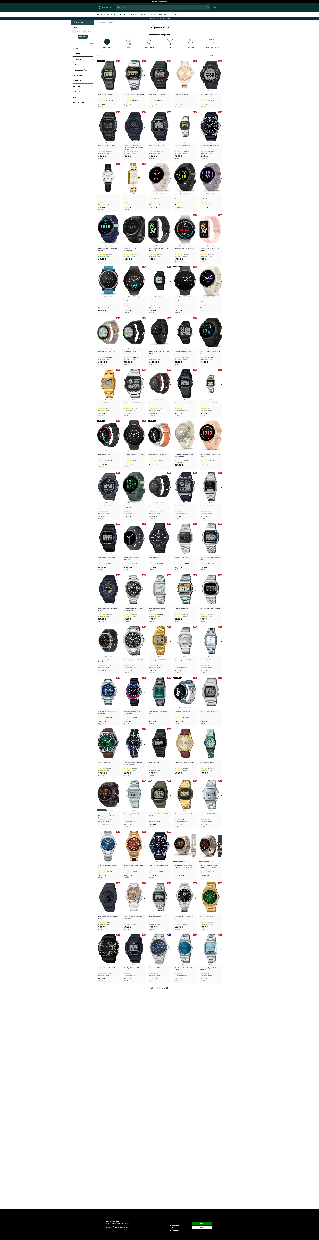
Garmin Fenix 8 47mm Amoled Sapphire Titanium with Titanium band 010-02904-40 (209, 867)
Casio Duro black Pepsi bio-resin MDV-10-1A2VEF (132, 712)
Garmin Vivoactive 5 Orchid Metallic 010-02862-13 (210, 198)
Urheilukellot (111, 14)
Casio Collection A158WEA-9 (182, 608)
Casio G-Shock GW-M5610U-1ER (157, 94)
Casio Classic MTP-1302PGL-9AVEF (184, 762)
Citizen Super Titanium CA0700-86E (133, 660)
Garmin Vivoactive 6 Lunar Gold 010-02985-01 (210, 301)
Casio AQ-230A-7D (205, 660)
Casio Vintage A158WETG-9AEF (157, 660)
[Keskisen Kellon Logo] (105, 7)
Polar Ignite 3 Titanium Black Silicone (134, 454)
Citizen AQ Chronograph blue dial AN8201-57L (107, 712)
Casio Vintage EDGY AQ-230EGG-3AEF (158, 712)
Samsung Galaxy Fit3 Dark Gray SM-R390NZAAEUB (159, 249)
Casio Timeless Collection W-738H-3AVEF (159, 815)
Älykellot (124, 14)
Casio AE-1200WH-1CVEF (181, 506)
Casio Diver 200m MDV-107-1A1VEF (209, 145)
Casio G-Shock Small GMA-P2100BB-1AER (108, 917)
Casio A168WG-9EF (103, 403)
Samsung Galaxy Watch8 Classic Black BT (107, 661)
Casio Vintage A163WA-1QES (182, 145)
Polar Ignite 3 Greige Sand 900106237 (184, 248)
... (162, 988)
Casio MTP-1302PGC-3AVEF (207, 916)
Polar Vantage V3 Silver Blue (182, 711)
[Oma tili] (214, 7)
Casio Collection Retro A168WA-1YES (134, 94)
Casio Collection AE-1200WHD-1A (133, 403)
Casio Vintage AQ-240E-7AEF (183, 660)
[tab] (83, 27)
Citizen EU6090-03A (103, 197)
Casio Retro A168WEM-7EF (207, 814)
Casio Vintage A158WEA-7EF (131, 814)
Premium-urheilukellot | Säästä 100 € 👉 (160, 18)
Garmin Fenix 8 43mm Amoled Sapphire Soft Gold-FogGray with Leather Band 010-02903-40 (184, 867)
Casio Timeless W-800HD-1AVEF (209, 711)
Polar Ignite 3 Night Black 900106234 (133, 300)
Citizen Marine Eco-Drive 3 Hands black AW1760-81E (133, 609)
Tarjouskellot (110, 22)
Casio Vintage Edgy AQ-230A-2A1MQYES (208, 969)
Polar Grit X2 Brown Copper (157, 403)
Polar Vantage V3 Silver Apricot (157, 454)
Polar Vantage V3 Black (104, 454)
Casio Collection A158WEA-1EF (208, 403)
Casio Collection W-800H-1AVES (158, 300)
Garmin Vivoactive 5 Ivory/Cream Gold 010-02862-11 (158, 198)
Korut (133, 14)
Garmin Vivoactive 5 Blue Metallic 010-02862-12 (107, 249)
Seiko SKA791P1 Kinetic (104, 762)
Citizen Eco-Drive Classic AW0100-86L (107, 866)
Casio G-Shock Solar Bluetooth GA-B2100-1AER (108, 609)
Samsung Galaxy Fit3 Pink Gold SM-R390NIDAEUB (210, 249)
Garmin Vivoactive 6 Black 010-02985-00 (210, 352)
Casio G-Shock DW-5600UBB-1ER (107, 145)
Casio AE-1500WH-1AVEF (207, 94)
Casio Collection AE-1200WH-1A (183, 351)
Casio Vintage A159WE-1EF (156, 916)
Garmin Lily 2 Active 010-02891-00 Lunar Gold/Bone (184, 455)
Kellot (100, 14)
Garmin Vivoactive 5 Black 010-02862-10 (185, 198)
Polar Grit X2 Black (154, 506)
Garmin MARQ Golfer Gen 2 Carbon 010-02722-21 (159, 352)
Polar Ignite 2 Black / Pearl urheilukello (182, 301)
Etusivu (98, 22)
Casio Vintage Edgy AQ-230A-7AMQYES (157, 609)
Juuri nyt (174, 14)
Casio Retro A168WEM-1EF (182, 557)
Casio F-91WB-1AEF (154, 762)
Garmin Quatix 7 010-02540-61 (106, 300)
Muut (153, 14)
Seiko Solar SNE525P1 (154, 968)
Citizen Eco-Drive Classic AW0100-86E (184, 917)
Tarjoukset (162, 14)
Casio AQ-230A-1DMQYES (207, 506)
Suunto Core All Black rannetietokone (130, 249)
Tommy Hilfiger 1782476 (181, 94)
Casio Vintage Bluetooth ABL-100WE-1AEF (210, 558)
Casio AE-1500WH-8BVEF (105, 506)
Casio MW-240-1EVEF (155, 557)
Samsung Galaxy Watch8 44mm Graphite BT (132, 558)
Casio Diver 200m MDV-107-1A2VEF (158, 865)
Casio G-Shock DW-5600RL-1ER (106, 557)
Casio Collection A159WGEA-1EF (183, 814)
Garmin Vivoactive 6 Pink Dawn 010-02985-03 (210, 455)
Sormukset (143, 14)
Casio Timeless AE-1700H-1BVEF (106, 968)
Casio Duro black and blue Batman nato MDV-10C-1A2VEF (133, 763)
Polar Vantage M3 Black (130, 351)
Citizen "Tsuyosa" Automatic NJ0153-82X (134, 866)
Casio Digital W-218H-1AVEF (131, 968)
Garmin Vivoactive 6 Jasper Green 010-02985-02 (133, 507)
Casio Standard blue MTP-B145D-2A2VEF (184, 969)
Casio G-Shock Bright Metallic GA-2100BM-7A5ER (133, 917)
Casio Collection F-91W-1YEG (106, 94)
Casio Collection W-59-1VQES (183, 403)
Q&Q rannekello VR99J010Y (207, 762)
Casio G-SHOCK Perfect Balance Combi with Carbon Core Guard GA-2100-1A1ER (134, 147)
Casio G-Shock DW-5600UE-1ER (157, 145)
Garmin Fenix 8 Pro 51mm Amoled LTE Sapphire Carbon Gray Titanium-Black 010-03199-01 (108, 815)
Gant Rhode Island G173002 (131, 197)
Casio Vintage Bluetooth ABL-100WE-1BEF (210, 609)
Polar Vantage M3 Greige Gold (106, 351)
